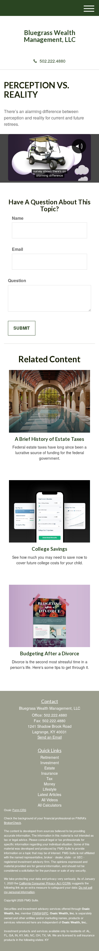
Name (17, 218)
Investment (49, 762)
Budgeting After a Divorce (49, 653)
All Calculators (50, 805)
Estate (49, 768)
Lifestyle (49, 789)
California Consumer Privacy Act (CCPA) (45, 883)
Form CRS (19, 810)
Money (49, 783)
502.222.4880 (52, 61)
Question (17, 280)
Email (17, 249)
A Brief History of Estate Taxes (49, 439)
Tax (49, 778)
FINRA (36, 913)
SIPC (45, 913)
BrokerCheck (12, 822)
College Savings (49, 549)
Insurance (49, 773)
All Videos (49, 799)
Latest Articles (49, 794)
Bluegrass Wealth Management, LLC (50, 36)
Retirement (49, 757)
